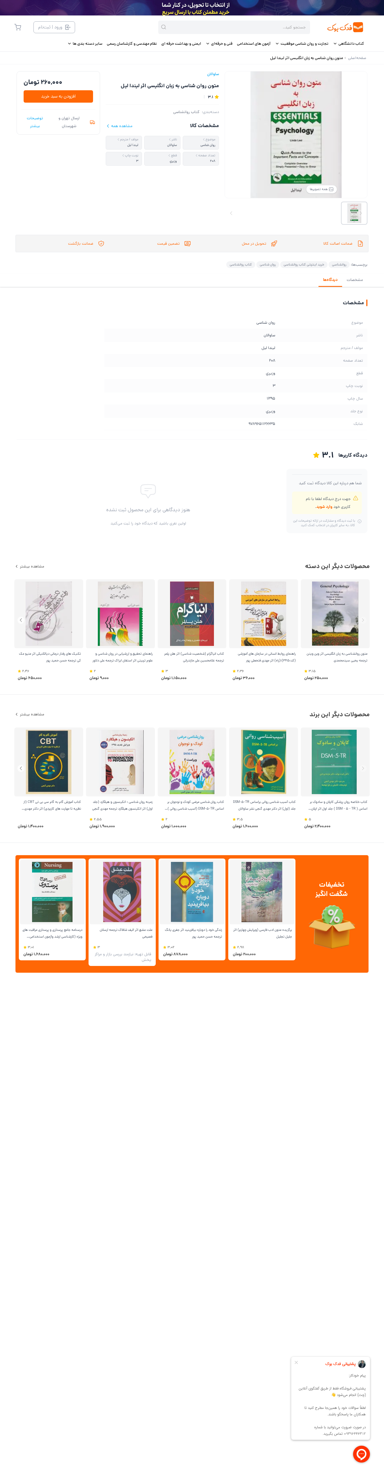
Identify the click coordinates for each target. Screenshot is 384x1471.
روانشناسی (339, 264)
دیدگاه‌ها (330, 280)
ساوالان (213, 74)
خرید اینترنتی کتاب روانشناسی (304, 264)
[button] (21, 620)
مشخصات (355, 280)
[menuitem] (348, 43)
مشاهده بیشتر (32, 566)
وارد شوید (324, 507)
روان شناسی (268, 264)
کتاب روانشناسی (186, 112)
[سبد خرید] (17, 27)
